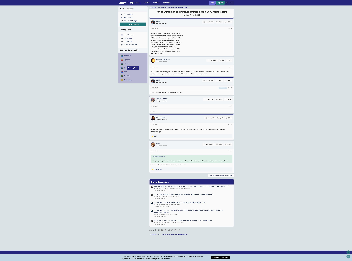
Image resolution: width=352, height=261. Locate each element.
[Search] (231, 3)
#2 (231, 67)
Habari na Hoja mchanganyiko (163, 206)
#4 (231, 106)
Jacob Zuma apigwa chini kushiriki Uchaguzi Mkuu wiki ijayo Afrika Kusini (180, 202)
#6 (231, 151)
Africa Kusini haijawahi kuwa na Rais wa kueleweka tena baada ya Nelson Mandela (183, 194)
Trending (156, 3)
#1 (231, 29)
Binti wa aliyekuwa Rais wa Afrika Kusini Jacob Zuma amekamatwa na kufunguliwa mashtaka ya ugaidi (191, 186)
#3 (231, 88)
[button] (227, 3)
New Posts (166, 3)
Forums (146, 3)
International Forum (160, 190)
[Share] (229, 29)
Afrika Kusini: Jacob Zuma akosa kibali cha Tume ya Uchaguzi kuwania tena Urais (183, 220)
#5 (231, 125)
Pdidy (187, 15)
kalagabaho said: (158, 157)
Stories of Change (130, 21)
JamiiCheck (128, 14)
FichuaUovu (128, 17)
